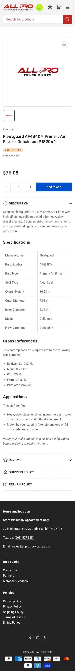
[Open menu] (67, 7)
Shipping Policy (13, 612)
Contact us (10, 570)
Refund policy (12, 601)
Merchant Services (15, 581)
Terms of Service (14, 617)
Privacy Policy (12, 606)
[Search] (67, 19)
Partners (8, 575)
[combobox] (37, 19)
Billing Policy (11, 622)
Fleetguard (9, 129)
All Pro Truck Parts (41, 652)
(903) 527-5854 (24, 537)
